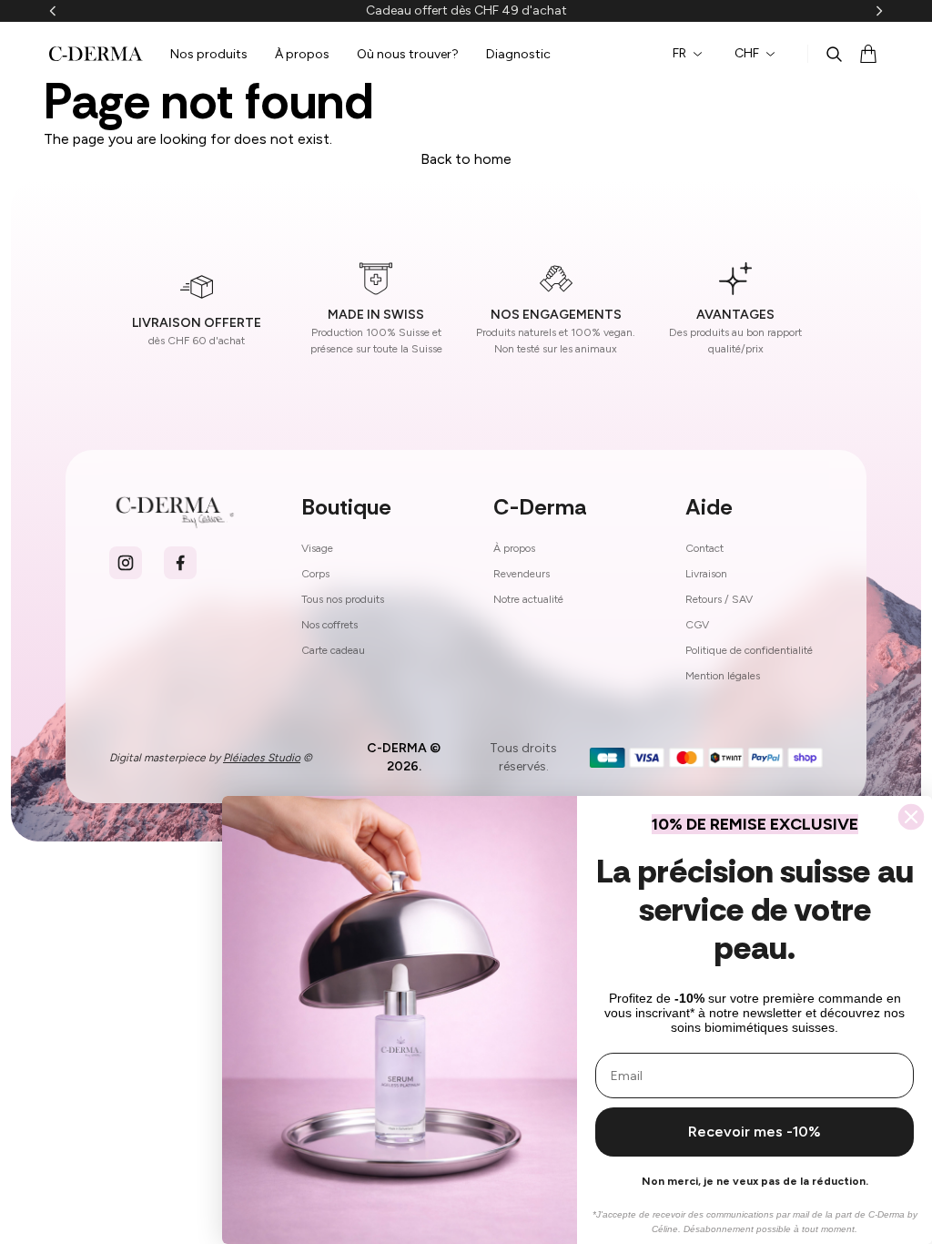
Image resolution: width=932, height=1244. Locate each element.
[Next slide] (879, 11)
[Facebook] (180, 562)
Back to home (466, 159)
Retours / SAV (719, 599)
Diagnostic (518, 54)
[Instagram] (125, 562)
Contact (704, 548)
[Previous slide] (53, 11)
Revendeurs (521, 573)
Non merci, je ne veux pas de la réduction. (755, 1181)
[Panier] (868, 54)
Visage (317, 548)
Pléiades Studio (261, 757)
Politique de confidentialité (749, 650)
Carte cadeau (333, 650)
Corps (315, 573)
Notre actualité (528, 599)
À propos (302, 54)
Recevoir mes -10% (754, 1131)
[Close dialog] (911, 817)
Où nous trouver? (408, 54)
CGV (697, 624)
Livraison (706, 573)
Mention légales (722, 675)
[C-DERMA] (96, 53)
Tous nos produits (342, 599)
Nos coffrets (329, 624)
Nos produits (209, 54)
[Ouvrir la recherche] (834, 54)
